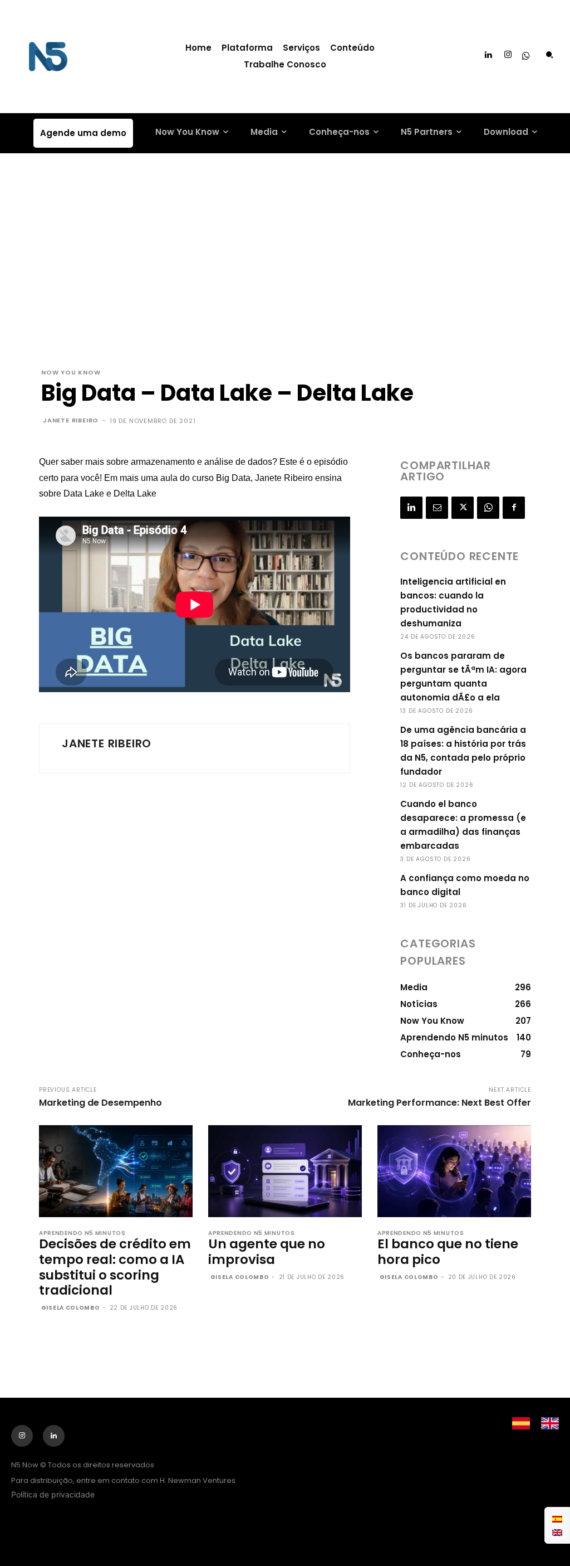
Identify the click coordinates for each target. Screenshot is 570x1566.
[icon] (526, 56)
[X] (462, 508)
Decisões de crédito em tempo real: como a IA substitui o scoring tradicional (115, 1267)
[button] (549, 54)
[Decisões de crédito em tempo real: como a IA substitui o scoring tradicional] (116, 1171)
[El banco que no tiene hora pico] (454, 1171)
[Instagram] (508, 55)
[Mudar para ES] (557, 1518)
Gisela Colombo (70, 1308)
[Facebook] (514, 508)
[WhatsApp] (488, 508)
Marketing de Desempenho (100, 1102)
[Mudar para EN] (557, 1532)
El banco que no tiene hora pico (447, 1251)
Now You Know (71, 372)
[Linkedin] (488, 55)
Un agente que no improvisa (266, 1251)
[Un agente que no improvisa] (285, 1171)
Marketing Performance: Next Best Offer (439, 1102)
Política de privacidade (53, 1494)
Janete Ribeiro (71, 420)
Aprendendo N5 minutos (82, 1233)
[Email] (437, 508)
